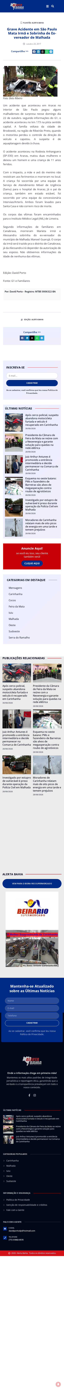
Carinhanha (15, 594)
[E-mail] (5, 1229)
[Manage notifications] (58, 1384)
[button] (52, 6)
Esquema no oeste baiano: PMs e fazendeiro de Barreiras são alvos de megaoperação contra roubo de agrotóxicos (40, 485)
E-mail (11, 1228)
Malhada (14, 619)
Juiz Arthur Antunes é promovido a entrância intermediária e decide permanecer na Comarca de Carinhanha (41, 463)
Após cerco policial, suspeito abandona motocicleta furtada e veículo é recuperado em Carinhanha (42, 419)
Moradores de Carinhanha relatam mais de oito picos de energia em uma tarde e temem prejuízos (41, 524)
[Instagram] (34, 1095)
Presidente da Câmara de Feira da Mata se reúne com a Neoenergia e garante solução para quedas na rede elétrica (41, 441)
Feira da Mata (17, 606)
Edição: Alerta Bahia (33, 319)
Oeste (12, 625)
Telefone (13, 1237)
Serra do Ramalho (19, 637)
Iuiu (11, 612)
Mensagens (15, 588)
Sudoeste (14, 631)
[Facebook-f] (29, 1095)
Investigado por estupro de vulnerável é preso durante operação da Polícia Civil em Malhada (41, 504)
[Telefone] (5, 1238)
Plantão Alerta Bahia (33, 23)
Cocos (12, 600)
